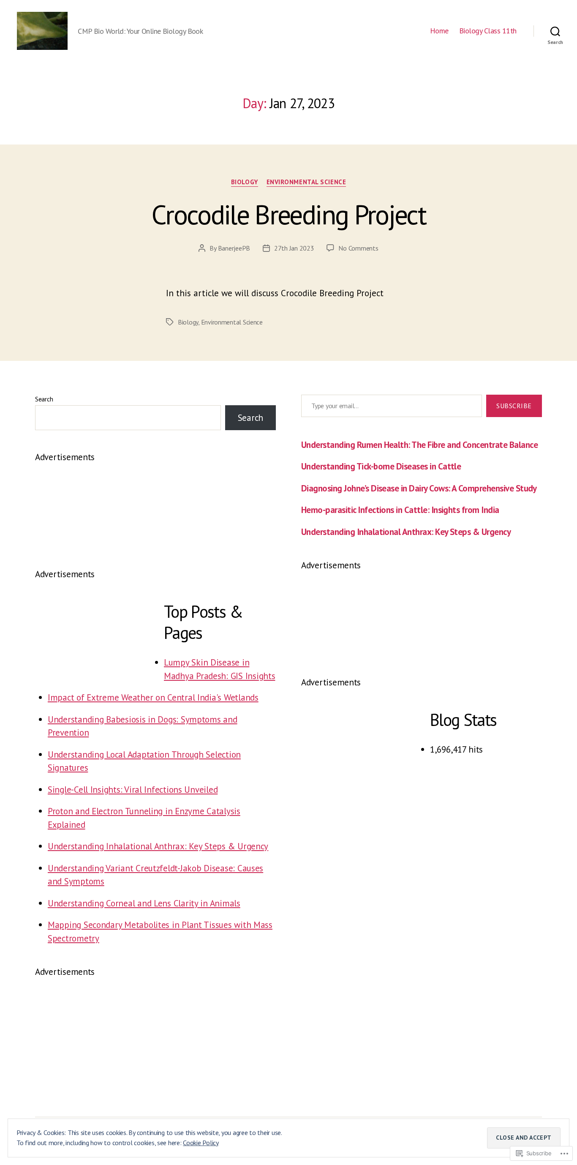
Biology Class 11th (488, 30)
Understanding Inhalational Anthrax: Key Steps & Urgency (158, 846)
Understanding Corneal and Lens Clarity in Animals (144, 903)
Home (439, 30)
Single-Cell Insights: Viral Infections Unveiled (133, 789)
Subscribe (514, 405)
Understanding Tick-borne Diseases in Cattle (381, 466)
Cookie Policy (201, 1142)
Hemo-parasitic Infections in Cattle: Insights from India (400, 510)
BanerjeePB (234, 248)
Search (44, 399)
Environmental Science (306, 182)
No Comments (358, 248)
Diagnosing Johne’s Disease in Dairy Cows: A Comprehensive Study (419, 488)
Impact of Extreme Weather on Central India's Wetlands (153, 697)
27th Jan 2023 (294, 248)
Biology (244, 182)
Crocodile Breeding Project (288, 214)
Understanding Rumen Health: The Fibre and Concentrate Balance (419, 444)
